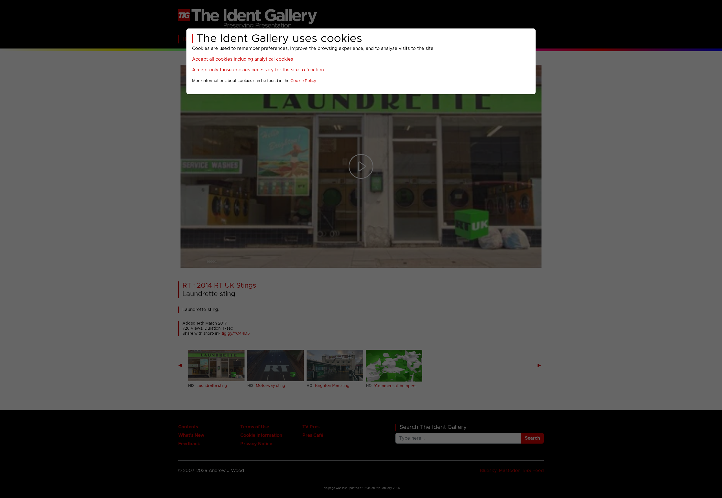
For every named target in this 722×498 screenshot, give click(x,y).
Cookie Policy (303, 81)
